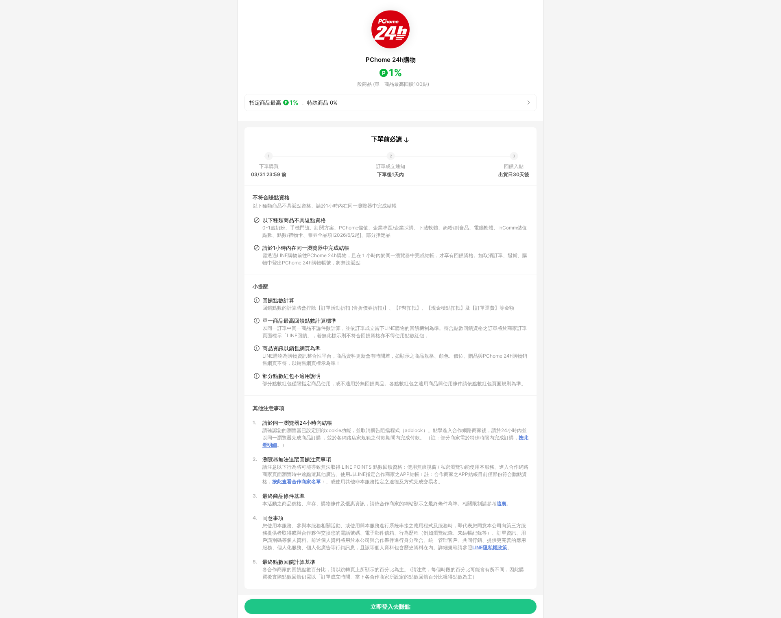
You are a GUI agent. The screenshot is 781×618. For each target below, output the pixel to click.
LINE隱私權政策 (489, 547)
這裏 (501, 503)
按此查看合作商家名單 (296, 481)
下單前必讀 (386, 139)
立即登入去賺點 (390, 606)
